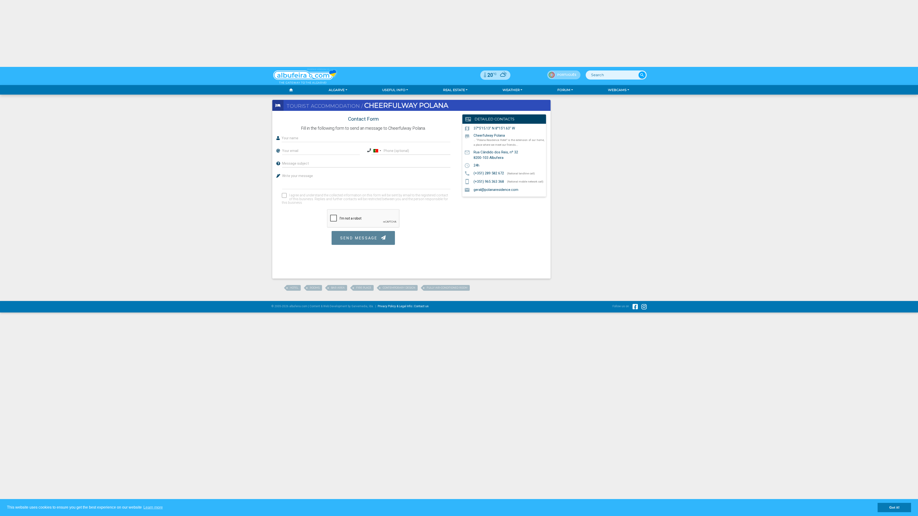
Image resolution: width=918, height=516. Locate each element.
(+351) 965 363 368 (489, 181)
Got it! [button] (894, 507)
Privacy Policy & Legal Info (395, 306)
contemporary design (399, 287)
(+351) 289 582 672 (489, 173)
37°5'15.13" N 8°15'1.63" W (494, 128)
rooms (315, 287)
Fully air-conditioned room (447, 287)
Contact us (421, 306)
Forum (563, 90)
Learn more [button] (153, 507)
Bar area (338, 287)
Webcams (617, 90)
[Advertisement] (459, 33)
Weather (511, 90)
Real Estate (454, 90)
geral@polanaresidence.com (496, 190)
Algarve (336, 90)
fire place (363, 287)
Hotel (294, 287)
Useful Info (393, 90)
